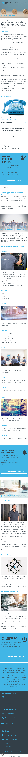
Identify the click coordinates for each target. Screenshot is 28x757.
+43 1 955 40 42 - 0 (10, 717)
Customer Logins (9, 723)
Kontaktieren (4, 205)
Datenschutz (13, 751)
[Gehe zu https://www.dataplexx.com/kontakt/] (14, 700)
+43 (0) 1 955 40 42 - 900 (19, 122)
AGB (19, 751)
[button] (2, 754)
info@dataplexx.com (10, 713)
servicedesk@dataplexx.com (8, 119)
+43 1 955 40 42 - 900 (11, 735)
